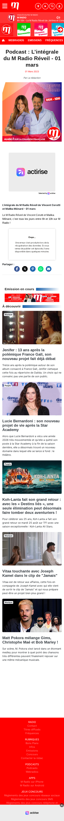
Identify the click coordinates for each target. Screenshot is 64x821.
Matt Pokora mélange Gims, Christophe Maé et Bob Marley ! (30, 640)
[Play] (4, 27)
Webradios (16, 40)
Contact (32, 725)
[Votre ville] (38, 6)
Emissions (35, 40)
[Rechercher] (52, 6)
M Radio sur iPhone (32, 781)
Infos (32, 746)
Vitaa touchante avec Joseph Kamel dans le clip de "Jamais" (29, 573)
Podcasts (32, 768)
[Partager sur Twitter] (24, 270)
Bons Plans (32, 743)
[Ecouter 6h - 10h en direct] (32, 297)
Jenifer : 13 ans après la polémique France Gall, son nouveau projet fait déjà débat (28, 354)
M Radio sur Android (32, 785)
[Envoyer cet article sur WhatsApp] (39, 270)
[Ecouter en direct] (45, 6)
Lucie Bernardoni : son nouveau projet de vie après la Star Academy (31, 425)
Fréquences (32, 733)
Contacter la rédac (32, 758)
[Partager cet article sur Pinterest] (32, 270)
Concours (32, 754)
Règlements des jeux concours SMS (32, 799)
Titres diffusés (32, 729)
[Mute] (58, 17)
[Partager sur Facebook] (16, 270)
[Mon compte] (59, 6)
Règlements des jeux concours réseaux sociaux (32, 795)
